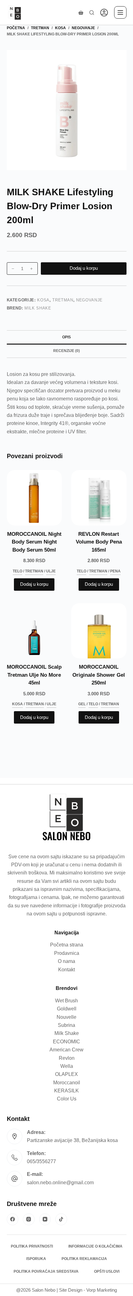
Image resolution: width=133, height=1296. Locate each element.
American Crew (66, 1049)
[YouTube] (45, 1219)
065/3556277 (41, 1161)
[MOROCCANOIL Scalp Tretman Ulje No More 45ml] (34, 631)
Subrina (66, 1025)
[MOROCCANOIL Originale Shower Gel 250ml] (99, 631)
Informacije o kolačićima (95, 1246)
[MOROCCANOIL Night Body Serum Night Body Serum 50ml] (34, 498)
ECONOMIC (66, 1041)
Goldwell (66, 1008)
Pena (115, 571)
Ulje (51, 571)
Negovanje (89, 300)
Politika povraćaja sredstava (46, 1271)
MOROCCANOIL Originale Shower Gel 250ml (98, 675)
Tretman (62, 300)
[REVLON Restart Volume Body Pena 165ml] (99, 498)
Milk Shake (37, 308)
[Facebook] (13, 1219)
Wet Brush (66, 1000)
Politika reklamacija (84, 1259)
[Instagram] (29, 1219)
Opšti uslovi (106, 1271)
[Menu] (120, 12)
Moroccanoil (66, 1082)
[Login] (104, 12)
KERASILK (66, 1090)
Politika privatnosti (32, 1246)
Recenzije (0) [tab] (66, 351)
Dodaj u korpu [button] (34, 584)
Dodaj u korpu (84, 268)
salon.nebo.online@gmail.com (60, 1182)
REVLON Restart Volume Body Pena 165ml (99, 542)
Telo (17, 571)
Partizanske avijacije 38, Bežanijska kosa (72, 1140)
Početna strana (66, 944)
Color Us (66, 1098)
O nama (66, 961)
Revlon (67, 1058)
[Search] (91, 12)
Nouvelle (66, 1017)
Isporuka (36, 1259)
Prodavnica (66, 953)
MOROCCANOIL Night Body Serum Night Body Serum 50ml (34, 542)
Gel (82, 704)
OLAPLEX (66, 1074)
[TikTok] (61, 1219)
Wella (66, 1066)
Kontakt (66, 969)
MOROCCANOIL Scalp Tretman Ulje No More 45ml (34, 675)
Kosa (43, 300)
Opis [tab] (66, 337)
